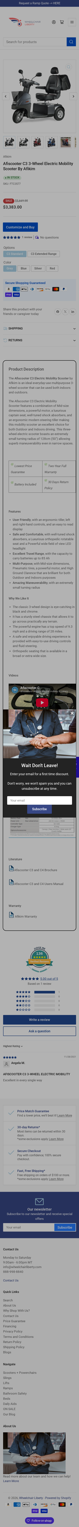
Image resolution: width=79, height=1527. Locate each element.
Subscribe (39, 809)
